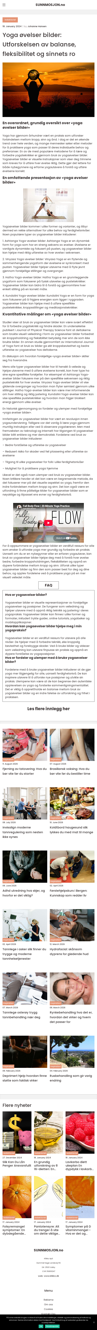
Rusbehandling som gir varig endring (71, 1078)
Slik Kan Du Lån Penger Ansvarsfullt (17, 1163)
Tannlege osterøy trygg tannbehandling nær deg (21, 1014)
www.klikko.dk (51, 1275)
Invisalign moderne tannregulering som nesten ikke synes (23, 832)
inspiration (8, 759)
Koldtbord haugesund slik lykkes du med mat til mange (71, 829)
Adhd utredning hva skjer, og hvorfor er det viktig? (24, 893)
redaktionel (10, 19)
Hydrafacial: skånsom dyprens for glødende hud (69, 951)
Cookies (48, 1309)
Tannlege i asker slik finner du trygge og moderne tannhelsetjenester (24, 954)
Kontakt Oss (48, 1313)
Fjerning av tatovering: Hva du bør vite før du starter (25, 771)
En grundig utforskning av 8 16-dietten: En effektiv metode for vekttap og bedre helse (48, 1165)
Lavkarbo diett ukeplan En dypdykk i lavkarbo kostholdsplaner (80, 1165)
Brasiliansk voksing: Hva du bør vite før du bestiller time (70, 771)
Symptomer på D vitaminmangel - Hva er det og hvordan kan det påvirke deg (78, 1230)
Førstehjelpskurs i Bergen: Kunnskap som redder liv (68, 893)
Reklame (48, 1299)
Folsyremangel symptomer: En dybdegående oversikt (14, 1230)
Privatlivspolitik (52, 1326)
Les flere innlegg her (48, 709)
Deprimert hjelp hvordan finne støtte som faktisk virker (25, 1078)
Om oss (48, 1304)
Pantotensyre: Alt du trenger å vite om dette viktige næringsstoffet (46, 1230)
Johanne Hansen (37, 26)
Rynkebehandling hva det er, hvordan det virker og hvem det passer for (71, 1017)
